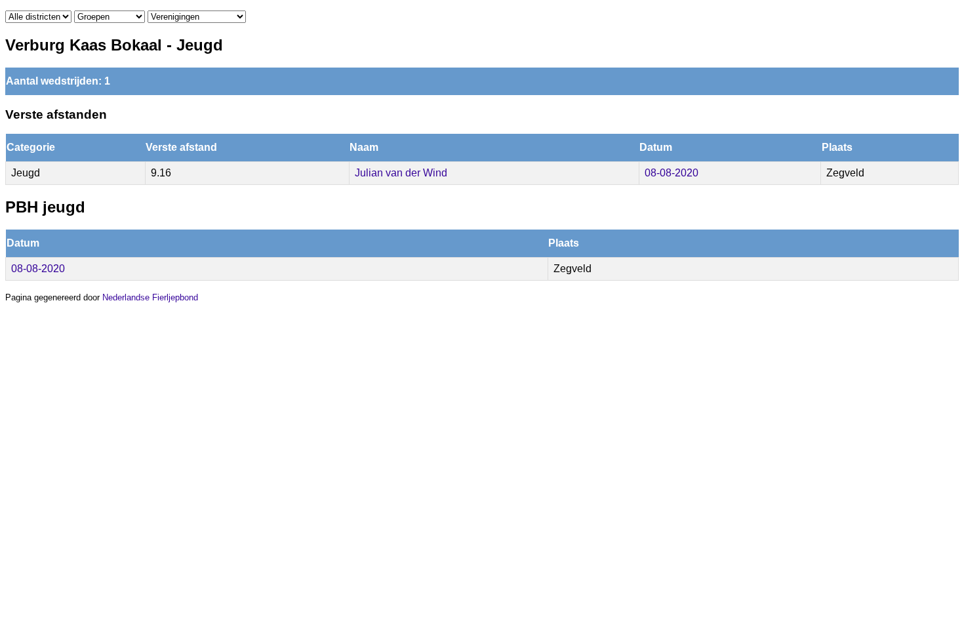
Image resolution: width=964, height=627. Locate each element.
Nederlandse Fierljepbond (150, 297)
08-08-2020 (671, 172)
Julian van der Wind (401, 172)
